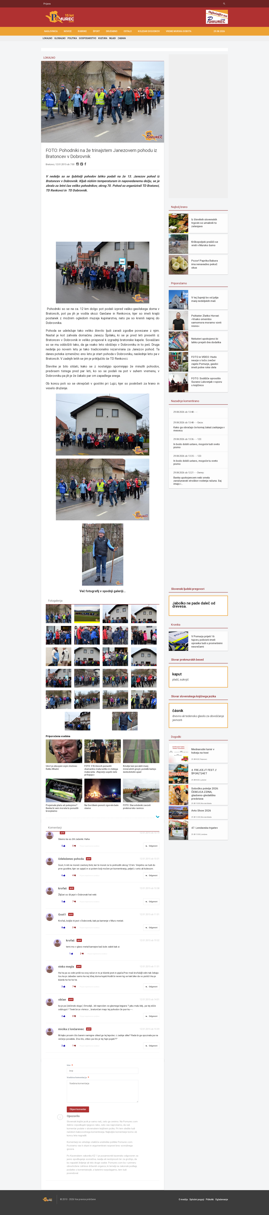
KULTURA (102, 38)
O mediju (183, 1199)
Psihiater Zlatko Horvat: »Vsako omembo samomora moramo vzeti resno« (206, 321)
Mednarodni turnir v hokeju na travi (202, 751)
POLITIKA (72, 38)
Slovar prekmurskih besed (187, 659)
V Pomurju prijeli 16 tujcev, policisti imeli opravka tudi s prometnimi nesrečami (206, 641)
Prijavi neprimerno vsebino (89, 846)
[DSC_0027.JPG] (145, 658)
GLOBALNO (60, 38)
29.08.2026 (219, 31)
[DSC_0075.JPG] (79, 722)
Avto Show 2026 (201, 810)
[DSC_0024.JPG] (117, 658)
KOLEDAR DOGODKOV (149, 31)
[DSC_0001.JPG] (117, 615)
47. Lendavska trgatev (204, 827)
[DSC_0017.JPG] (117, 636)
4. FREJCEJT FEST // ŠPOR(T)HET (204, 771)
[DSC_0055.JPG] (60, 615)
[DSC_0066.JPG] (60, 701)
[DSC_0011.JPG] (88, 636)
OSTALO (128, 31)
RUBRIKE (82, 31)
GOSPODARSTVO (87, 38)
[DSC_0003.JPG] (145, 615)
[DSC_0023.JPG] (88, 658)
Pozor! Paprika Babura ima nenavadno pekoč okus (204, 264)
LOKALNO (47, 38)
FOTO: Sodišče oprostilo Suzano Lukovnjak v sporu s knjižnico (206, 382)
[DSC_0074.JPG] (145, 701)
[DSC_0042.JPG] (60, 679)
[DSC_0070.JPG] (117, 701)
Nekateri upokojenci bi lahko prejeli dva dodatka (206, 340)
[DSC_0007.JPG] (60, 636)
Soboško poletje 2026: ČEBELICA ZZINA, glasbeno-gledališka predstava (205, 793)
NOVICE (68, 31)
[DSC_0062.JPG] (145, 679)
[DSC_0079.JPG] (88, 615)
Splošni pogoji (196, 1199)
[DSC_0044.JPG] (88, 679)
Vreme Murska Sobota (178, 31)
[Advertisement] (102, 215)
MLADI (112, 38)
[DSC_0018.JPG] (145, 636)
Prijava (47, 3)
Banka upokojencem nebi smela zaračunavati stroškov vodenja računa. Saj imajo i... (197, 480)
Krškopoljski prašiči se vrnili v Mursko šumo (204, 243)
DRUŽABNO (111, 31)
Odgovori (151, 846)
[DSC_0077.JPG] (126, 722)
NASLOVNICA (51, 31)
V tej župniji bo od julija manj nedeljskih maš (204, 299)
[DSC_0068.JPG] (88, 701)
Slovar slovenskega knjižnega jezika (193, 696)
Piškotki (210, 1199)
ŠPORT (96, 31)
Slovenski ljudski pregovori (187, 588)
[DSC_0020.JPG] (60, 658)
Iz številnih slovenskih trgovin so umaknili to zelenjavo (204, 223)
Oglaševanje (221, 1199)
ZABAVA (122, 38)
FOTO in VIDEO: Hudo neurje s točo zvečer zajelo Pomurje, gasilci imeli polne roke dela (204, 362)
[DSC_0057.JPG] (117, 679)
